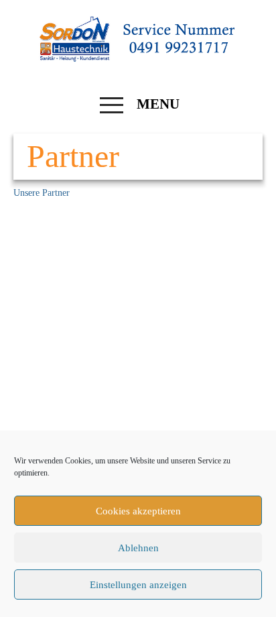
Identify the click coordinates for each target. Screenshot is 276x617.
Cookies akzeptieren (138, 511)
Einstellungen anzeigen (138, 584)
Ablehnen (138, 548)
